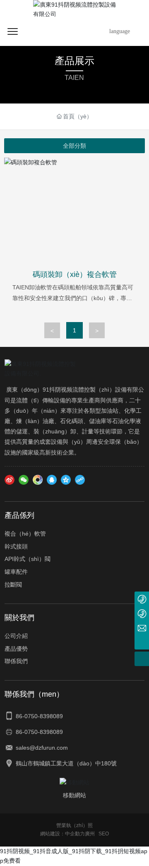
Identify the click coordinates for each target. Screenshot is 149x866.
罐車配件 (16, 571)
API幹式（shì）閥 (27, 559)
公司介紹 (16, 636)
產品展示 (74, 60)
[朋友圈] (38, 480)
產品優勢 (16, 648)
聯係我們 (16, 661)
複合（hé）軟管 (25, 533)
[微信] (24, 480)
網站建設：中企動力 (62, 834)
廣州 (90, 834)
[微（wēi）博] (9, 480)
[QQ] (52, 480)
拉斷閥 (13, 584)
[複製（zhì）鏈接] (80, 480)
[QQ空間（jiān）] (66, 480)
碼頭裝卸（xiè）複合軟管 (75, 274)
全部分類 (74, 145)
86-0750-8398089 (39, 716)
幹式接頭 (16, 546)
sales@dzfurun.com (42, 747)
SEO (104, 834)
